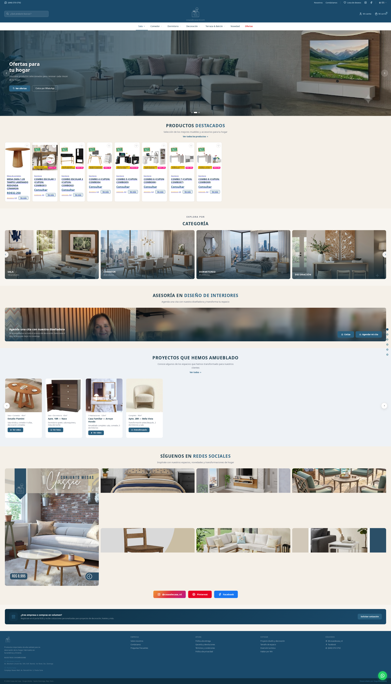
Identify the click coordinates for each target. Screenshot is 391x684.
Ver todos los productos (194, 136)
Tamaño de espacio (268, 644)
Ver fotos (57, 430)
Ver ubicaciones (23, 88)
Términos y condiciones (205, 648)
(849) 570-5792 (14, 2)
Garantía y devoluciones (205, 644)
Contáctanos (331, 2)
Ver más (23, 198)
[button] (27, 146)
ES (383, 3)
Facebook (228, 594)
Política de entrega (203, 641)
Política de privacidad (204, 651)
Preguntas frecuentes (139, 648)
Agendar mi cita (370, 334)
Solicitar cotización (370, 616)
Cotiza (347, 334)
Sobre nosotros (137, 641)
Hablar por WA (266, 651)
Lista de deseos (354, 2)
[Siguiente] (384, 406)
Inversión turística (267, 648)
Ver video (17, 430)
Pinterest (202, 594)
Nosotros (318, 2)
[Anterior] (7, 406)
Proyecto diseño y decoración (272, 641)
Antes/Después (140, 430)
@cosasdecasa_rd (172, 594)
